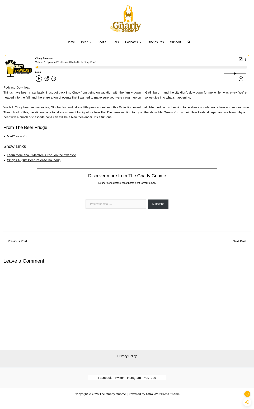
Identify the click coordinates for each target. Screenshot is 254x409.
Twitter (119, 377)
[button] (89, 42)
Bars (115, 42)
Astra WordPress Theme (163, 394)
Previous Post (15, 241)
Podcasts (131, 42)
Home (71, 42)
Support (175, 42)
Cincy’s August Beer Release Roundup (33, 160)
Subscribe (158, 203)
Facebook (105, 377)
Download (23, 87)
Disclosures (156, 42)
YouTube (150, 377)
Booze (101, 42)
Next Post (241, 241)
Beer (84, 42)
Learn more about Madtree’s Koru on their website (41, 155)
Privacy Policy (127, 356)
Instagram (134, 377)
